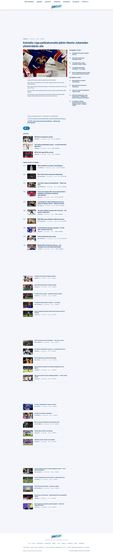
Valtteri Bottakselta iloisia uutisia (47, 236)
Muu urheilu (76, 1)
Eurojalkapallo (40, 543)
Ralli (59, 543)
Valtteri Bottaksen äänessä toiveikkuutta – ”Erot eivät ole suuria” (49, 340)
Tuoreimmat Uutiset (75, 50)
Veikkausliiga (48, 543)
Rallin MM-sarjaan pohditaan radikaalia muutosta (51, 219)
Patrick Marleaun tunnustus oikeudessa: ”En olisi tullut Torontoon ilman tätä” (51, 228)
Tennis (75, 543)
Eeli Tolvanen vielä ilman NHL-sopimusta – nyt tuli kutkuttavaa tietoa (49, 349)
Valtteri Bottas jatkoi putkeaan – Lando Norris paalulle (46, 486)
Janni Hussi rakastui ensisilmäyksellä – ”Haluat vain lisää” (52, 184)
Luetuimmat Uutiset (75, 77)
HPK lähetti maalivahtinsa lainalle (43, 137)
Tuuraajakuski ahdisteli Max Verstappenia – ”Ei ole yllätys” (47, 302)
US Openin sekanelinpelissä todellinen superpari (45, 404)
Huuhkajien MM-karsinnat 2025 (77, 547)
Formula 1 (54, 543)
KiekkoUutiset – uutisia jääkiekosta (46, 547)
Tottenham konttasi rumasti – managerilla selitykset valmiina (48, 293)
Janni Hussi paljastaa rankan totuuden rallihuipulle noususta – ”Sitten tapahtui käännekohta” (50, 469)
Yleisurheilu (57, 1)
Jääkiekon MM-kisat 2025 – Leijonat (63, 547)
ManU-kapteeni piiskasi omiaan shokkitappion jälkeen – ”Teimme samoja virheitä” (50, 376)
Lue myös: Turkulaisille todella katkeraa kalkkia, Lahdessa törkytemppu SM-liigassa (46, 118)
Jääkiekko (39, 1)
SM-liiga (33, 543)
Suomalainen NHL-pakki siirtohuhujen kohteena (45, 276)
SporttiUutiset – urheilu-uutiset (30, 547)
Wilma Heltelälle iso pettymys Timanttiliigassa (50, 165)
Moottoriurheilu (29, 1)
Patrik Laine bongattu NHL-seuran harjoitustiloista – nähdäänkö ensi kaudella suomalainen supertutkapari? (52, 193)
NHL (29, 543)
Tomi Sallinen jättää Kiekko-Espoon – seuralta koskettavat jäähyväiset (50, 145)
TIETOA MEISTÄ (71, 550)
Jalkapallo (48, 1)
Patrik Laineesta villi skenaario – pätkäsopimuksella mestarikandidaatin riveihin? (50, 495)
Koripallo (64, 543)
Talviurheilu (66, 1)
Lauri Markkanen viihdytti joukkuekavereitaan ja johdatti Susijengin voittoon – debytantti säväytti (51, 202)
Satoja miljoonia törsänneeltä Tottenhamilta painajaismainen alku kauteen (49, 367)
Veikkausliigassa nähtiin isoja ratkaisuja (43, 431)
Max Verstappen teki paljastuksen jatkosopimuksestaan (47, 422)
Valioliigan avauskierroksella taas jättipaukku (44, 439)
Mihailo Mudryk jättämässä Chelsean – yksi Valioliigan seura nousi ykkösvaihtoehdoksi (49, 246)
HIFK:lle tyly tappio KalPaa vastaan (43, 152)
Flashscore (87, 547)
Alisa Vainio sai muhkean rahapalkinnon (43, 413)
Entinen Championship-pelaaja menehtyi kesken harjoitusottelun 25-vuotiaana (49, 312)
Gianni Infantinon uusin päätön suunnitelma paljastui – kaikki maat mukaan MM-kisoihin (49, 504)
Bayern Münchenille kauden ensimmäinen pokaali (45, 285)
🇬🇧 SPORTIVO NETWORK (79, 550)
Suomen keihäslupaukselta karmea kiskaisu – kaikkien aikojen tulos (49, 477)
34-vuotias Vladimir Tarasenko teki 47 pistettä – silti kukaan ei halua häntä (52, 211)
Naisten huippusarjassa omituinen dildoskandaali (45, 358)
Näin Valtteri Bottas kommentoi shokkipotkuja (50, 174)
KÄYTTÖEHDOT (87, 550)
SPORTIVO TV (85, 1)
